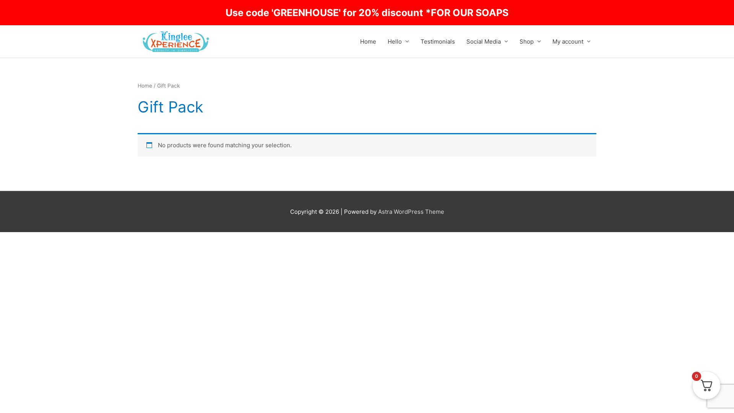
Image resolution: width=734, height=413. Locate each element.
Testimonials (438, 41)
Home (368, 41)
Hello (395, 41)
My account (567, 41)
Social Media (483, 41)
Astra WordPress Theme (411, 211)
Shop (527, 41)
